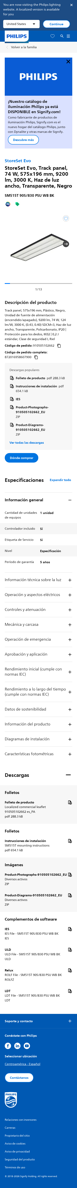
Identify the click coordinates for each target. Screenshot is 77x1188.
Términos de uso (15, 1167)
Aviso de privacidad (17, 1151)
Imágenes (14, 864)
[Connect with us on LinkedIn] (17, 1046)
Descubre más (23, 140)
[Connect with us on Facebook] (8, 1046)
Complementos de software (31, 919)
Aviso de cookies (15, 1143)
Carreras (10, 1127)
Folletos (12, 792)
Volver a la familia (24, 47)
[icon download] (70, 802)
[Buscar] (62, 36)
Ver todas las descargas (26, 442)
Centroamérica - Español (22, 1064)
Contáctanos (19, 1077)
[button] (11, 244)
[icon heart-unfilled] (52, 36)
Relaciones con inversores (21, 1120)
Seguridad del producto (20, 1159)
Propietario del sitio (17, 1135)
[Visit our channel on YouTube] (27, 1046)
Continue (56, 24)
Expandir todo (60, 479)
